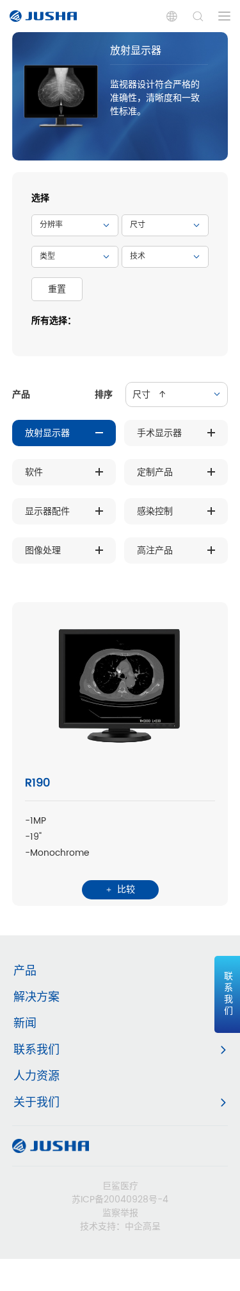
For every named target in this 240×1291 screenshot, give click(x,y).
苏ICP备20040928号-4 (120, 1199)
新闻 (24, 1023)
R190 (37, 783)
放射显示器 (47, 433)
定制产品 (155, 472)
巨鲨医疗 (120, 1186)
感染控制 (155, 511)
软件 (34, 472)
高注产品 (155, 550)
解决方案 (36, 997)
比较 (125, 889)
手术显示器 (159, 433)
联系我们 (36, 1050)
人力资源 (36, 1076)
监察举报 (120, 1213)
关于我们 (36, 1102)
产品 (24, 971)
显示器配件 (47, 511)
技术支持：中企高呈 (120, 1226)
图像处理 (43, 550)
